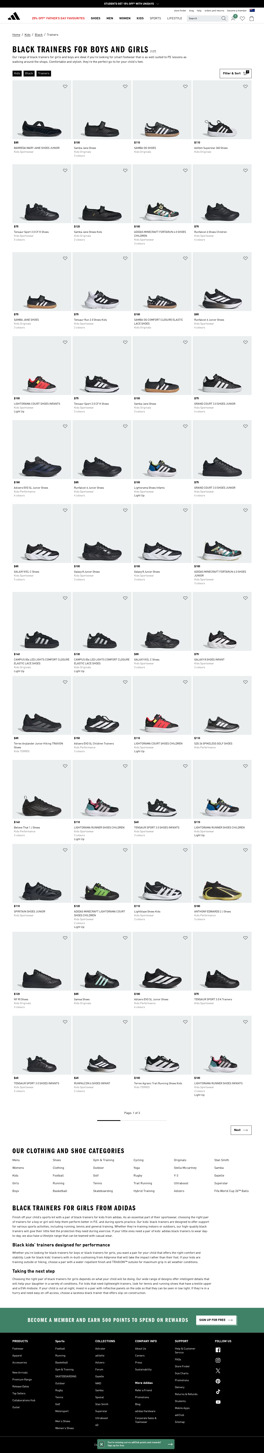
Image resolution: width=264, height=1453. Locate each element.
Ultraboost (181, 1183)
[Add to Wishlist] (65, 87)
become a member (237, 11)
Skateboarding (103, 1191)
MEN (109, 18)
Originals (180, 1160)
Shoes (57, 1160)
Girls (15, 1183)
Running (58, 1183)
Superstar (221, 1183)
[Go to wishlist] (242, 18)
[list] (116, 73)
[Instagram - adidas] (233, 1361)
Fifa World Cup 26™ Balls (231, 1191)
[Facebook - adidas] (233, 1350)
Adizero (179, 1191)
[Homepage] (14, 16)
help (199, 11)
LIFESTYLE (174, 18)
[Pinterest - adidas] (233, 1382)
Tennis (97, 1183)
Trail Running (143, 1183)
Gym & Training (103, 1160)
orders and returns (214, 11)
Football (58, 1175)
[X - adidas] (233, 1371)
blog (191, 11)
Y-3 (176, 1175)
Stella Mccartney (185, 1168)
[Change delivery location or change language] (252, 11)
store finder (180, 11)
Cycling (139, 1160)
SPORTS (155, 18)
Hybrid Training (144, 1191)
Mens (16, 1160)
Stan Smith (221, 1160)
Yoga (137, 1168)
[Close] (101, 1444)
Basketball (60, 1191)
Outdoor (98, 1168)
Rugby (138, 1175)
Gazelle (219, 1175)
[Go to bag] (251, 18)
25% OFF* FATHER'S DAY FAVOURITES (58, 18)
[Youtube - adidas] (233, 1402)
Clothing (58, 1168)
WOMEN (124, 18)
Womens (18, 1168)
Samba (219, 1168)
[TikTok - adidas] (233, 1392)
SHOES (95, 18)
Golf (96, 1175)
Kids (15, 1175)
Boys (15, 1191)
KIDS (140, 18)
